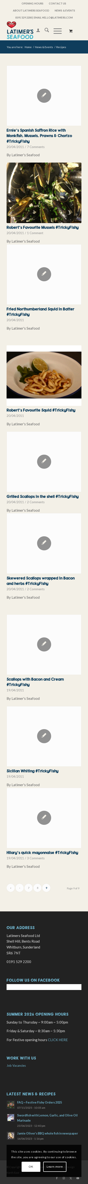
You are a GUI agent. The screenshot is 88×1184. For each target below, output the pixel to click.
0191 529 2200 (23, 17)
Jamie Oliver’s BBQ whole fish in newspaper (47, 1133)
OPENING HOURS (32, 3)
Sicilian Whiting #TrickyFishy (32, 771)
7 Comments (36, 147)
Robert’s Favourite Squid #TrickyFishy (41, 410)
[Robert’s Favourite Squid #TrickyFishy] (44, 375)
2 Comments (36, 502)
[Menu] (55, 30)
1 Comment (35, 233)
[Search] (44, 30)
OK (31, 1166)
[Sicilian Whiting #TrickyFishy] (44, 736)
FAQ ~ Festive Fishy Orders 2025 (39, 1102)
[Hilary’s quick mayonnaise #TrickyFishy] (44, 818)
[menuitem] (32, 3)
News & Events (65, 10)
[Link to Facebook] (56, 1178)
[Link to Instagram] (63, 1178)
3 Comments (36, 858)
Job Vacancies (16, 1065)
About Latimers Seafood (31, 10)
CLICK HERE (58, 1040)
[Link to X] (70, 1178)
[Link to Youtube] (77, 1178)
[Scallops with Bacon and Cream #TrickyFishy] (44, 644)
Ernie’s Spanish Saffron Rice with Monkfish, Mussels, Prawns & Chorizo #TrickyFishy (39, 135)
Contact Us (57, 3)
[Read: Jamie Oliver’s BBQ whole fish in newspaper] (11, 1135)
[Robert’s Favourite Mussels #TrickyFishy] (44, 193)
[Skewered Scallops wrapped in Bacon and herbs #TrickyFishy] (44, 543)
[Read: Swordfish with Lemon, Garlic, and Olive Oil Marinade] (11, 1117)
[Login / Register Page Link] (36, 30)
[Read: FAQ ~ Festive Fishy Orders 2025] (11, 1104)
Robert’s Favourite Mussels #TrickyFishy (43, 227)
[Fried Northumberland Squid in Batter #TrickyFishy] (44, 274)
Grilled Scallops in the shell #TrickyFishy (43, 496)
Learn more (55, 1166)
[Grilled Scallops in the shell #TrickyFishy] (44, 461)
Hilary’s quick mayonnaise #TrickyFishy (42, 852)
